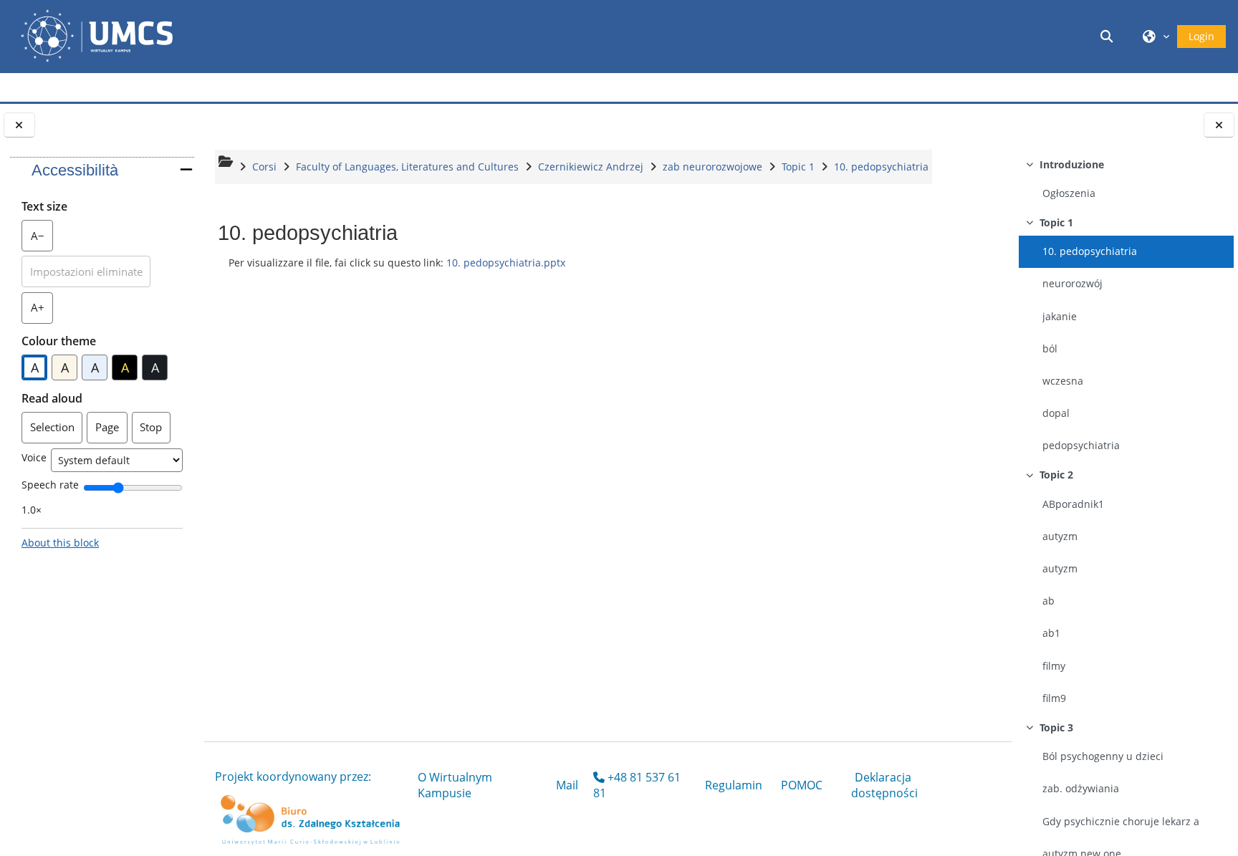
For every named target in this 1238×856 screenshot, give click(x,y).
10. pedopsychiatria (1089, 251)
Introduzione (1072, 164)
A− (42, 240)
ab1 (1051, 633)
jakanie (1059, 316)
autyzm (1060, 536)
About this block (60, 542)
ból (1049, 348)
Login (1201, 36)
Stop (151, 427)
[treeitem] (1125, 180)
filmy (1053, 666)
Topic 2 (1056, 474)
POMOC (801, 785)
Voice (34, 457)
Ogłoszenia (1068, 193)
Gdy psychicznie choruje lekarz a (1120, 821)
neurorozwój (1072, 283)
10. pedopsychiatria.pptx (505, 262)
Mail (567, 785)
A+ (42, 311)
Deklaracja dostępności (884, 785)
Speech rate (50, 484)
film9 (1054, 698)
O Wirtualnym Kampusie (455, 785)
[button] (1109, 36)
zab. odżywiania (1080, 788)
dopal (1056, 413)
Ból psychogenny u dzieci (1102, 756)
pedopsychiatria (1081, 445)
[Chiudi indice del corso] (1219, 125)
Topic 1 (1056, 222)
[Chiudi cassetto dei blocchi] (19, 125)
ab (1048, 600)
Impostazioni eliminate (86, 271)
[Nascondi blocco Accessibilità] (186, 169)
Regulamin (733, 785)
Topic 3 (1056, 727)
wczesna (1062, 381)
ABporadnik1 (1073, 504)
